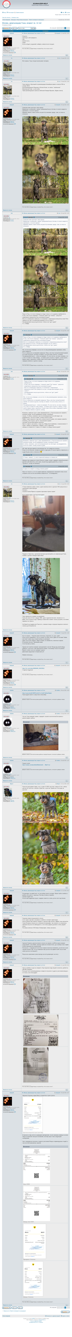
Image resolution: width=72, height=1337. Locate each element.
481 (9, 217)
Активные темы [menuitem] (15, 17)
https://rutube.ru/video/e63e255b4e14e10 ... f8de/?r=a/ (36, 765)
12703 (10, 703)
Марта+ (11, 783)
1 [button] (59, 28)
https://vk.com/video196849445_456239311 (33, 668)
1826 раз (12, 50)
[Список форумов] (6, 4)
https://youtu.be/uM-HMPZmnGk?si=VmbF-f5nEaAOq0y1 (37, 693)
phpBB (33, 1318)
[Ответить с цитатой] (66, 55)
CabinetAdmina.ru (42, 1319)
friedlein (12, 690)
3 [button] (63, 28)
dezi (12, 213)
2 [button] (61, 28)
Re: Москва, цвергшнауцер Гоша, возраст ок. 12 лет (33, 33)
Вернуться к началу (7, 55)
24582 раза (12, 708)
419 (9, 46)
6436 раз (12, 707)
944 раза (12, 51)
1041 (10, 797)
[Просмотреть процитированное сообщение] (34, 217)
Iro (11, 58)
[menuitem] (4, 12)
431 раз (12, 220)
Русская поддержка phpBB (36, 1321)
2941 (10, 71)
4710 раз (12, 75)
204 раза (12, 74)
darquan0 (12, 33)
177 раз (12, 219)
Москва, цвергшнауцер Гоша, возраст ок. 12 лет (22, 23)
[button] (58, 28)
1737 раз (12, 800)
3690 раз (12, 801)
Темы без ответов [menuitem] (6, 17)
